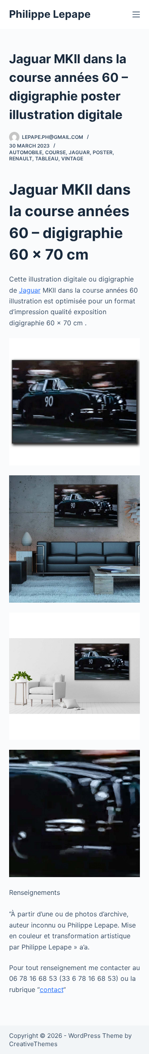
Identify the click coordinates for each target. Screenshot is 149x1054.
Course (55, 152)
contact (51, 989)
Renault (20, 158)
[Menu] (136, 14)
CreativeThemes (33, 1044)
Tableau (46, 158)
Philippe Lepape (50, 14)
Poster (103, 152)
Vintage (72, 158)
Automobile (25, 152)
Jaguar (79, 152)
